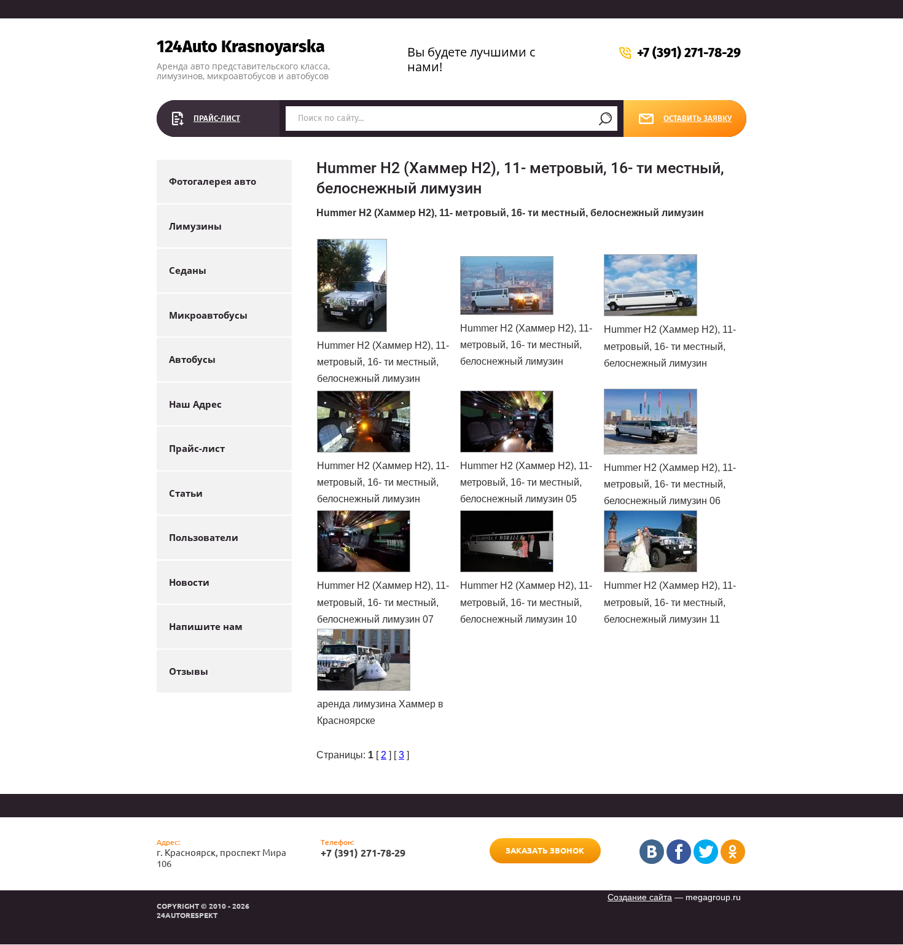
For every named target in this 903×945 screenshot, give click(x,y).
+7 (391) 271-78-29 (689, 53)
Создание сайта (640, 897)
